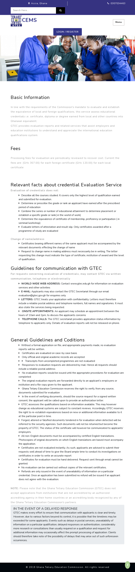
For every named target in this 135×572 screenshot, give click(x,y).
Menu (118, 22)
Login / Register (68, 31)
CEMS (29, 20)
